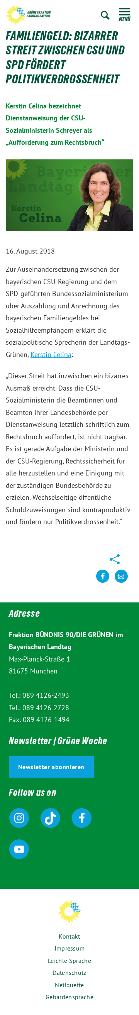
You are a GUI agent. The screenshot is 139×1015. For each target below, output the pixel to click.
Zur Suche (105, 15)
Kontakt (69, 936)
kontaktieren (121, 582)
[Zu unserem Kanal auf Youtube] (19, 849)
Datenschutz (69, 972)
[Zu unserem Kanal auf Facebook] (81, 818)
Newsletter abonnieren (51, 767)
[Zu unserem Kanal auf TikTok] (50, 818)
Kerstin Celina (51, 354)
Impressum (69, 948)
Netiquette (69, 985)
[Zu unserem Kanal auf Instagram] (19, 818)
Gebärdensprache (69, 997)
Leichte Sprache (69, 960)
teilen (102, 582)
